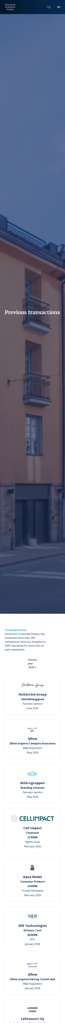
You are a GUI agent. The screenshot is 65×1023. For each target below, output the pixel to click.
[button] (49, 7)
